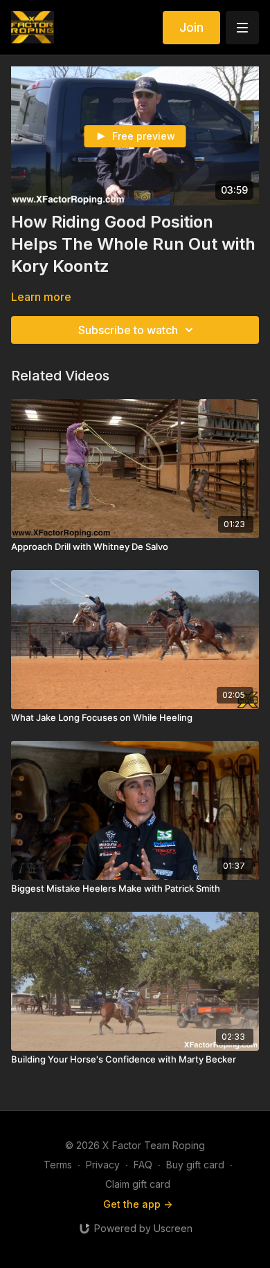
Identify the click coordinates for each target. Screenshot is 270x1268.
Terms (58, 1164)
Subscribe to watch (128, 330)
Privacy (103, 1164)
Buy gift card (195, 1164)
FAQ (143, 1164)
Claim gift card (137, 1184)
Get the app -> (137, 1204)
